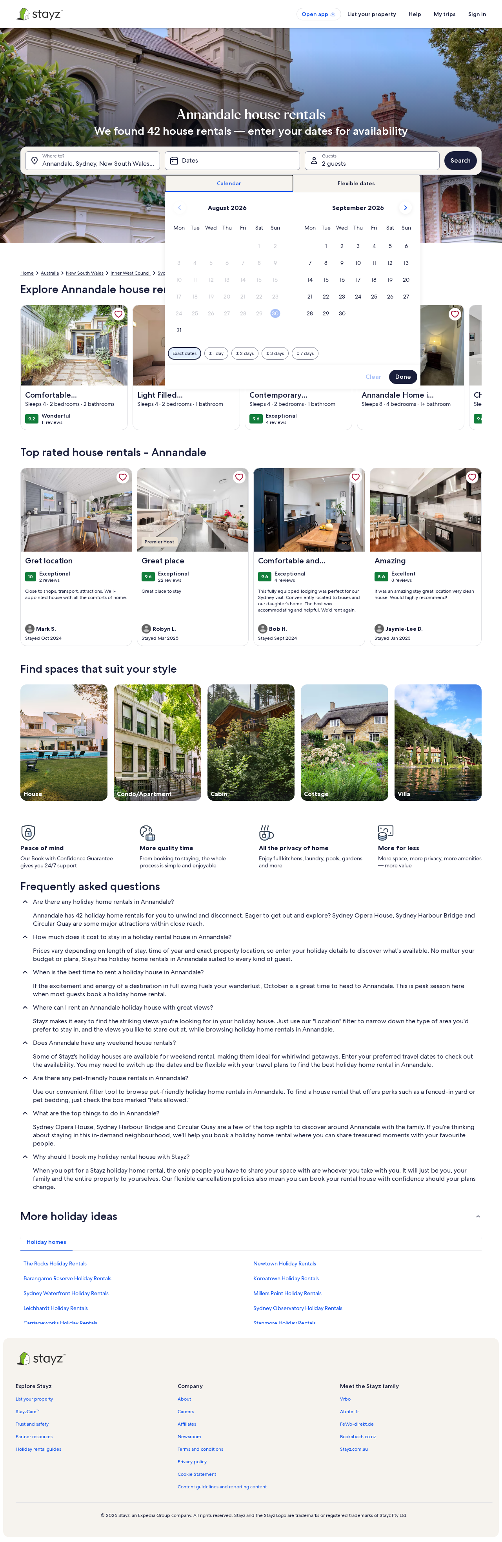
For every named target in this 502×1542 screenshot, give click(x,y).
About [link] (184, 1399)
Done (403, 376)
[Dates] (232, 160)
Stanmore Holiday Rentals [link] (284, 1323)
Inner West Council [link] (131, 273)
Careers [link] (186, 1411)
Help (415, 14)
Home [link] (27, 273)
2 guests (334, 163)
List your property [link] (34, 1399)
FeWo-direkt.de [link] (357, 1424)
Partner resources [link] (34, 1436)
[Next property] (472, 367)
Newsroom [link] (189, 1436)
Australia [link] (50, 273)
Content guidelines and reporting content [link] (222, 1487)
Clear (373, 376)
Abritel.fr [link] (349, 1411)
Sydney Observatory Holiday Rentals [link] (297, 1308)
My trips (445, 14)
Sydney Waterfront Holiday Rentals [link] (66, 1293)
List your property (371, 14)
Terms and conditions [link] (200, 1449)
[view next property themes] (481, 743)
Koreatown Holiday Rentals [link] (286, 1278)
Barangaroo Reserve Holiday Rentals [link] (67, 1278)
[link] (118, 314)
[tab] (229, 184)
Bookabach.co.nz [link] (358, 1436)
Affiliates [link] (187, 1424)
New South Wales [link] (85, 273)
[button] (259, 246)
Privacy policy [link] (192, 1462)
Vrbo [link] (345, 1399)
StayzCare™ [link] (27, 1411)
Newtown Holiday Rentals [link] (284, 1263)
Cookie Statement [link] (197, 1474)
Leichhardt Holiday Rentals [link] (56, 1308)
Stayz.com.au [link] (354, 1449)
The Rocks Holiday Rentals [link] (55, 1263)
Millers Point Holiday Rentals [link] (287, 1293)
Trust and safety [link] (32, 1424)
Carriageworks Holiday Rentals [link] (60, 1323)
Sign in (477, 14)
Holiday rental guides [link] (38, 1449)
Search (461, 160)
